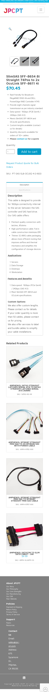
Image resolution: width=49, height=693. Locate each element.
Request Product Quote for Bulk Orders (22, 165)
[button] (41, 10)
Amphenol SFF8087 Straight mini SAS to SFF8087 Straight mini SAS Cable (24, 499)
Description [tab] (24, 185)
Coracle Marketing (29, 685)
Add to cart (29, 151)
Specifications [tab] (24, 190)
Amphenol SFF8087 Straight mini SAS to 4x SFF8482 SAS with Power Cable (24, 444)
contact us (22, 139)
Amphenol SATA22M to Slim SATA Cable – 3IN (25, 553)
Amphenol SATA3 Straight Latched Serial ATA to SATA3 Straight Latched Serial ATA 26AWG (24, 388)
